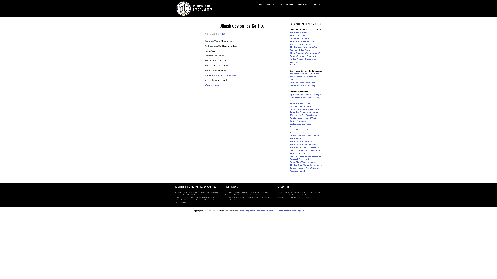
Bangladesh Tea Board (300, 50)
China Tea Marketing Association (305, 109)
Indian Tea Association (300, 130)
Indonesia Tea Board (299, 38)
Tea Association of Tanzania (303, 144)
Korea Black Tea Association (303, 162)
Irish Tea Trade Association (302, 83)
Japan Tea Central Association (304, 112)
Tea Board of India (298, 32)
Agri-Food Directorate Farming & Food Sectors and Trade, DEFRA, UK (305, 97)
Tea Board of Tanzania (300, 65)
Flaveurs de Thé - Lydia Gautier (304, 147)
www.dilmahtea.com (225, 75)
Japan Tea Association (300, 103)
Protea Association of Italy (302, 85)
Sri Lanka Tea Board (299, 35)
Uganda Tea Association (301, 106)
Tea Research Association (301, 133)
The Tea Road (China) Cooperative (306, 165)
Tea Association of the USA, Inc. (305, 74)
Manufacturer (212, 85)
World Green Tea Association (303, 115)
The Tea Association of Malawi (304, 47)
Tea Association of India (301, 141)
